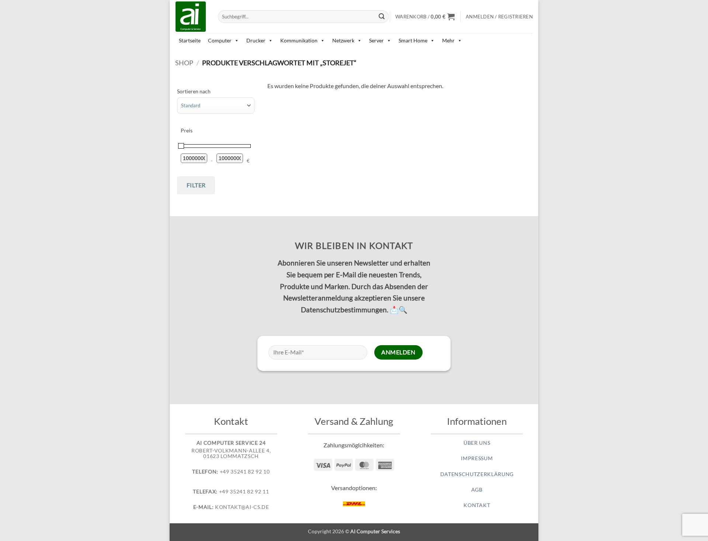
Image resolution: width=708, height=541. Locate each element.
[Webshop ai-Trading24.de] (191, 16)
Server (376, 40)
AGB (477, 490)
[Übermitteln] (382, 16)
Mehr (448, 40)
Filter (196, 184)
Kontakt (477, 505)
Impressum (477, 458)
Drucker (256, 40)
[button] (425, 16)
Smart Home (413, 40)
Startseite (190, 40)
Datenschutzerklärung (477, 474)
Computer (220, 40)
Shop (184, 63)
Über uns (477, 443)
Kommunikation (298, 40)
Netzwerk (343, 40)
